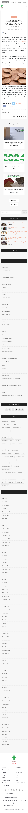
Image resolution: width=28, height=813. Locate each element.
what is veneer (5, 375)
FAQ (3, 775)
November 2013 (6, 643)
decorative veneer (6, 284)
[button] (26, 7)
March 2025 (5, 525)
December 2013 (6, 640)
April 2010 (4, 714)
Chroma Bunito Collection (8, 274)
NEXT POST (13, 204)
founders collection (15, 434)
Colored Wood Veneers (8, 277)
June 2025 (4, 518)
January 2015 (5, 596)
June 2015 (4, 579)
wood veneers (5, 399)
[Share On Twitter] (19, 116)
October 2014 (5, 606)
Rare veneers (5, 334)
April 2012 (4, 660)
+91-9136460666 (8, 793)
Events (4, 287)
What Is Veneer (17, 466)
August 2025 (5, 515)
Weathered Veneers (7, 372)
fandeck (4, 294)
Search (25, 212)
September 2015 (6, 569)
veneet (21, 463)
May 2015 (4, 582)
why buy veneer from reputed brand (11, 378)
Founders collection (7, 301)
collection (13, 421)
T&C (17, 780)
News (3, 321)
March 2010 (5, 717)
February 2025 (5, 528)
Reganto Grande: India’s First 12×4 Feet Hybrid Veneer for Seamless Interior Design (14, 144)
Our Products (5, 769)
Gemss (11, 437)
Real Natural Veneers (7, 338)
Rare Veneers (15, 450)
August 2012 (5, 653)
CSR (17, 777)
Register (24, 2)
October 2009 (5, 727)
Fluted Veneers (6, 297)
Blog (17, 775)
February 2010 (5, 721)
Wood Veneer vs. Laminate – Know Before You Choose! (17, 238)
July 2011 (4, 673)
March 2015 (5, 589)
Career (4, 772)
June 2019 (4, 552)
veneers (4, 365)
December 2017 (6, 562)
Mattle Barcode (6, 314)
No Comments (5, 112)
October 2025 (5, 508)
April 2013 (4, 646)
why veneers (22, 479)
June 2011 (4, 677)
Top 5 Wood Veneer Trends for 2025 (17, 227)
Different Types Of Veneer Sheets (17, 223)
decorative (4, 280)
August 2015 (5, 572)
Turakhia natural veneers (7, 456)
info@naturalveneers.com (10, 797)
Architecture (5, 267)
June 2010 (4, 707)
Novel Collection (6, 324)
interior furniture (6, 311)
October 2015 (5, 565)
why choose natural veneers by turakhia (11, 385)
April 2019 (4, 559)
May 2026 (4, 498)
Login (19, 2)
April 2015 (4, 586)
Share (13, 116)
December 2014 (6, 599)
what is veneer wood (6, 469)
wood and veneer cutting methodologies (12, 395)
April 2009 (4, 741)
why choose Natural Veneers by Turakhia (11, 475)
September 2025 (6, 511)
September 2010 (6, 700)
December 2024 (6, 535)
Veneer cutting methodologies (9, 358)
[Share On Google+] (23, 116)
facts (3, 291)
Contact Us (19, 772)
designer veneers (5, 430)
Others (14, 17)
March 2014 (5, 630)
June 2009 (4, 734)
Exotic (14, 430)
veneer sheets (14, 463)
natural (20, 443)
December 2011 (6, 667)
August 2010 (5, 704)
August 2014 (5, 613)
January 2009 (5, 744)
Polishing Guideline (21, 782)
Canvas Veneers (6, 270)
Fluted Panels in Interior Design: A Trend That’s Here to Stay (17, 242)
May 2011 (4, 680)
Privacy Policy (6, 780)
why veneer (5, 388)
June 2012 (4, 657)
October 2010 (5, 697)
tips (23, 453)
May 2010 (4, 711)
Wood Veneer (19, 482)
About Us (18, 767)
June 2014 (4, 619)
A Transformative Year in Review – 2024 (14, 167)
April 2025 (4, 522)
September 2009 (6, 731)
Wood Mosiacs (10, 482)
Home (4, 767)
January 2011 (5, 687)
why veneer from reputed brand (9, 479)
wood (3, 392)
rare (8, 450)
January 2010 (5, 724)
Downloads (14, 2)
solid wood (4, 345)
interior (18, 440)
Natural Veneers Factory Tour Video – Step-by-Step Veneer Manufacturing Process (17, 233)
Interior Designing (6, 307)
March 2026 (5, 501)
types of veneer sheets (8, 351)
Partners (4, 331)
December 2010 (6, 690)
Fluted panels (5, 434)
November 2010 (6, 694)
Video (3, 777)
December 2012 (6, 650)
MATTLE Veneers (5, 443)
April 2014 (4, 626)
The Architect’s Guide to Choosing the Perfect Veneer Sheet (14, 190)
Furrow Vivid (5, 304)
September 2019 (6, 542)
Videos (4, 368)
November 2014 (6, 603)
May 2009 (4, 738)
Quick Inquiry (5, 2)
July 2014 (4, 616)
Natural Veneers (6, 318)
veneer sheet (5, 361)
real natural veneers (6, 453)
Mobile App (5, 782)
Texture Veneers (6, 348)
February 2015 (5, 592)
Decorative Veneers (17, 427)
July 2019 (4, 549)
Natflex (13, 443)
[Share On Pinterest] (21, 116)
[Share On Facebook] (18, 116)
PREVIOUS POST (14, 200)
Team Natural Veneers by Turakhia (15, 29)
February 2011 (5, 684)
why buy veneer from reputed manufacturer (12, 382)
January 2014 (5, 636)
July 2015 (4, 576)
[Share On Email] (25, 116)
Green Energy (5, 785)
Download (18, 769)
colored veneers (5, 424)
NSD (2, 450)
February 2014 (5, 633)
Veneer (3, 459)
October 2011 (5, 670)
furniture (4, 437)
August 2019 (5, 545)
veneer (4, 355)
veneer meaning (11, 459)
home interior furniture (7, 440)
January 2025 (5, 532)
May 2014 (4, 623)
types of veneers (20, 456)
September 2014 (6, 609)
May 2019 (4, 555)
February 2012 (5, 663)
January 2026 (5, 505)
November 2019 (6, 538)
